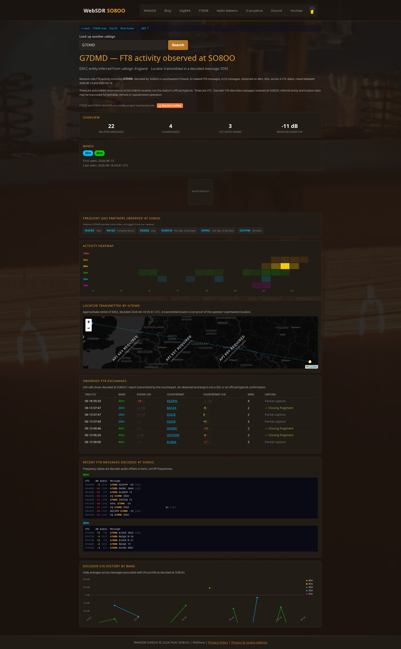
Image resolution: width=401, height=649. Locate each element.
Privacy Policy (218, 642)
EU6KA (171, 442)
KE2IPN (172, 401)
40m (99, 153)
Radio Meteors (227, 10)
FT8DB (203, 10)
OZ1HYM (173, 435)
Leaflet (313, 366)
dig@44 (184, 10)
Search (178, 45)
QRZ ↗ (145, 28)
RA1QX (171, 408)
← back (85, 28)
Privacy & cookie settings (249, 642)
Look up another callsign (97, 36)
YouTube (296, 10)
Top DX (113, 28)
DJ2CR (171, 414)
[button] (88, 322)
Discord (276, 10)
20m (88, 153)
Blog (167, 10)
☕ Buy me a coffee (170, 105)
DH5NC (172, 428)
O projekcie (254, 10)
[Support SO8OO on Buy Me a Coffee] (312, 10)
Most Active (127, 28)
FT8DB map (99, 28)
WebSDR (104, 10)
